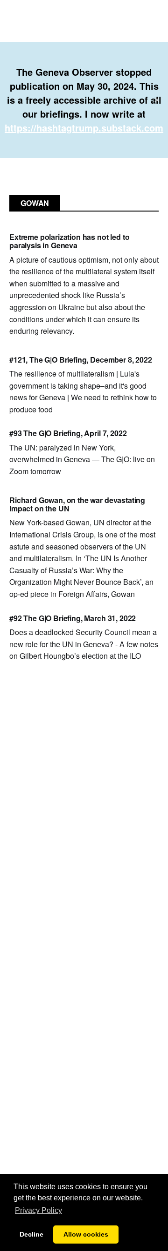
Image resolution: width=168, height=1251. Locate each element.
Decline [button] (31, 1234)
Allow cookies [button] (85, 1234)
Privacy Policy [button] (38, 1210)
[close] (156, 100)
